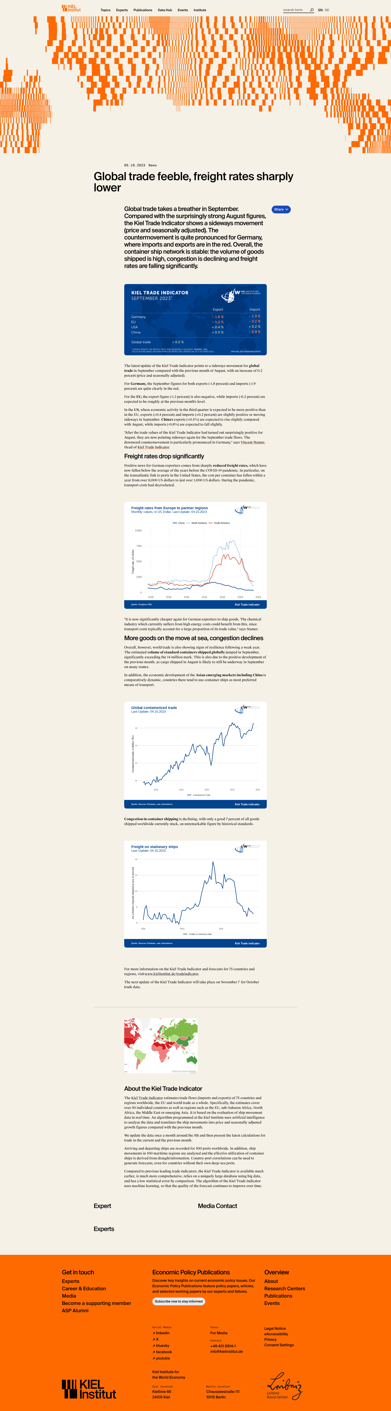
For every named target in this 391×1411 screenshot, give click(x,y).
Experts (70, 1281)
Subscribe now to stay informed (179, 1301)
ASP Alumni (75, 1311)
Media (69, 1296)
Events (272, 1303)
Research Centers (284, 1289)
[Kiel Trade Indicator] (161, 1045)
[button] (105, 10)
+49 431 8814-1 (223, 1346)
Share (279, 209)
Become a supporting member (96, 1303)
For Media (218, 1333)
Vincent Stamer (252, 442)
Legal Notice (275, 1328)
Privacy (270, 1339)
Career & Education (84, 1289)
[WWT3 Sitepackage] (77, 8)
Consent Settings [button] (279, 1345)
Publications (278, 1296)
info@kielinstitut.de (226, 1351)
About (271, 1281)
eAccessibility (276, 1334)
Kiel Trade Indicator (153, 447)
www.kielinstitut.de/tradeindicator (171, 974)
